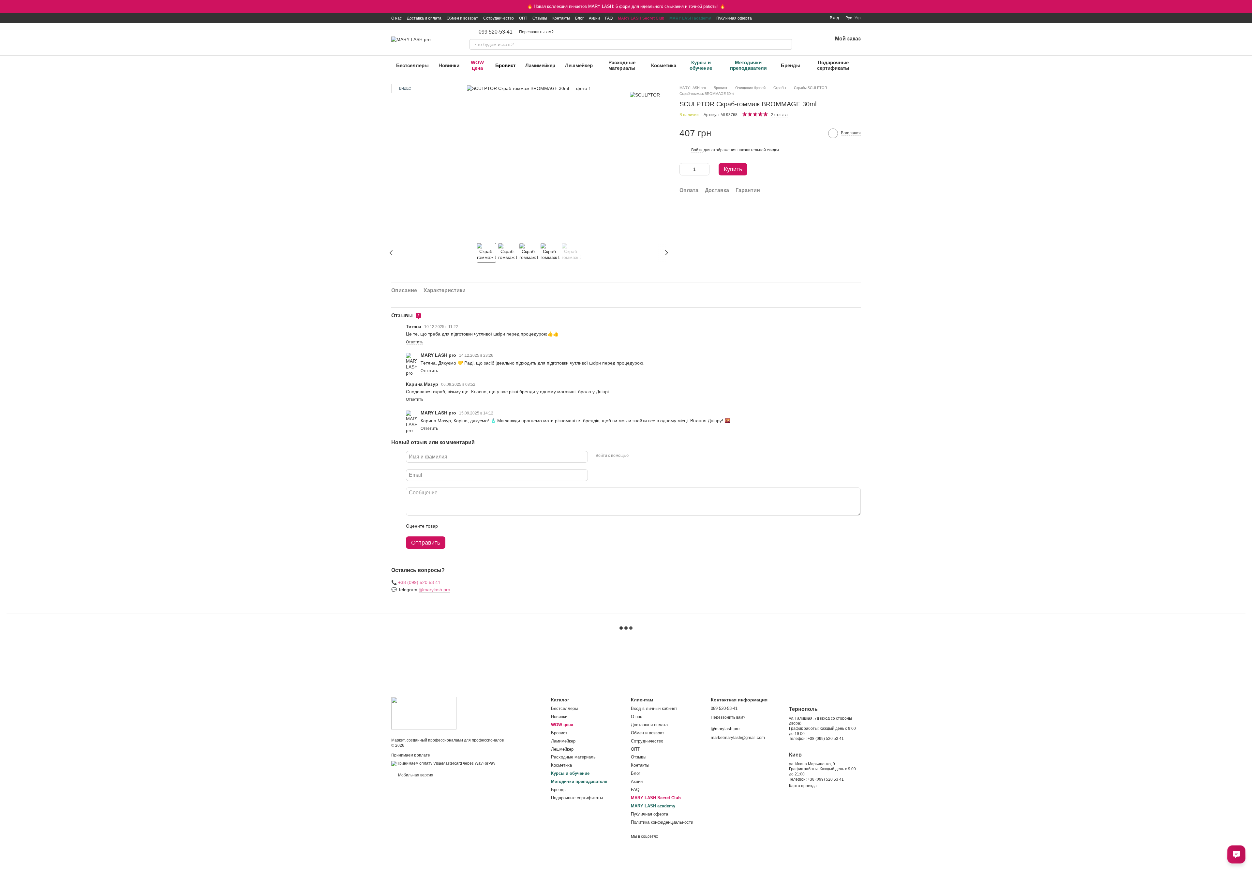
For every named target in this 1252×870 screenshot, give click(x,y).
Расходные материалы (621, 65)
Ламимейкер (540, 65)
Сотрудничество (498, 18)
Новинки (449, 65)
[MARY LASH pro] (423, 713)
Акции (594, 18)
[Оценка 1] (448, 526)
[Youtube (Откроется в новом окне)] (803, 18)
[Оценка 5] (490, 526)
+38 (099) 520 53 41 (419, 582)
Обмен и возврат (462, 18)
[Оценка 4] (480, 526)
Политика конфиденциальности (662, 822)
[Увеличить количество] (704, 169)
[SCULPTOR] (645, 94)
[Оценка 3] (469, 526)
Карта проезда (803, 786)
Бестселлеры (412, 65)
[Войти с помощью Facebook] (636, 456)
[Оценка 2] (459, 526)
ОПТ (523, 18)
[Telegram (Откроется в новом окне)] (811, 18)
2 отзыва (779, 114)
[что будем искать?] (787, 44)
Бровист (505, 65)
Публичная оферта (734, 18)
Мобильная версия (415, 775)
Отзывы (539, 18)
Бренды (790, 65)
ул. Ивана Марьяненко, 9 (812, 764)
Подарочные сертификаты (833, 65)
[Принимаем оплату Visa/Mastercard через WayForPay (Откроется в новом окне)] (443, 763)
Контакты (561, 18)
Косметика (663, 65)
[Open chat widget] (1236, 854)
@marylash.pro (434, 589)
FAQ (609, 18)
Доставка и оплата (424, 18)
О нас (396, 18)
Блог (579, 18)
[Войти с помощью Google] (646, 456)
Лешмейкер (579, 65)
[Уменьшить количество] (684, 169)
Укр (858, 18)
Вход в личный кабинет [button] (654, 708)
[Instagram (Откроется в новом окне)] (780, 18)
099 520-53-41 (496, 32)
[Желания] (810, 39)
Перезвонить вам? (536, 32)
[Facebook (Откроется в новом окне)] (795, 18)
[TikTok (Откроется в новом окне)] (788, 18)
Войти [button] (697, 150)
